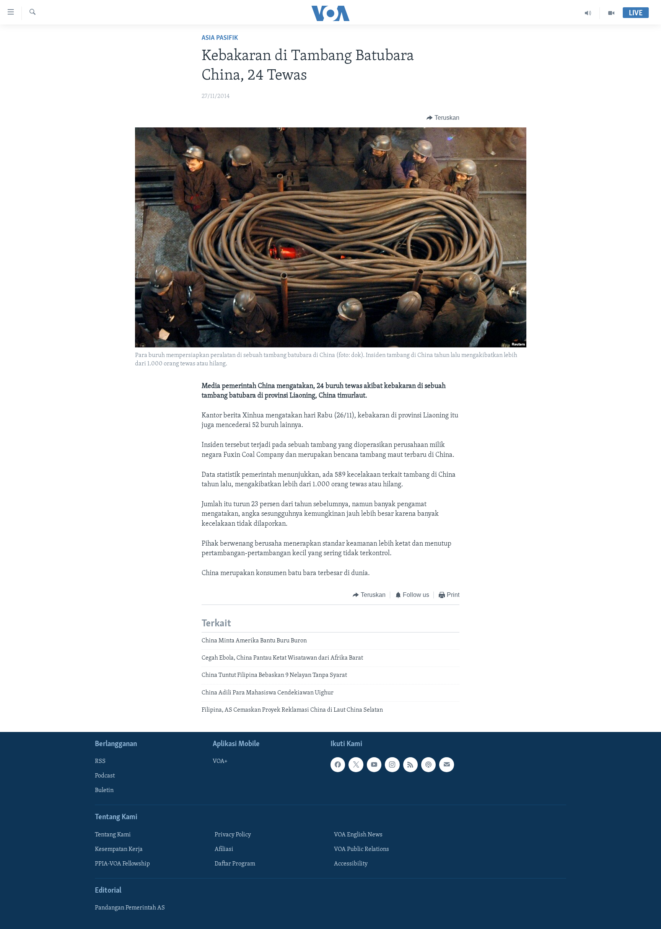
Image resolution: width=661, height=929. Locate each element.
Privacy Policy (233, 834)
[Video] (611, 13)
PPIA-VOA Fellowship (122, 864)
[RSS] (410, 764)
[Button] (443, 118)
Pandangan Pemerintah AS (130, 908)
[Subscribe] (446, 764)
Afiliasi (224, 849)
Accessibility (351, 864)
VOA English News (358, 834)
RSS (100, 761)
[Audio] (588, 13)
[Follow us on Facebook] (337, 764)
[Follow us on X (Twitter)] (355, 764)
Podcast (105, 776)
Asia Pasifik (220, 38)
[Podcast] (428, 764)
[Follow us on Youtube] (374, 764)
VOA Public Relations (361, 849)
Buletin (104, 790)
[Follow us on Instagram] (392, 764)
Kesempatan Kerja (119, 849)
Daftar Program (235, 864)
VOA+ (220, 761)
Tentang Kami (113, 834)
